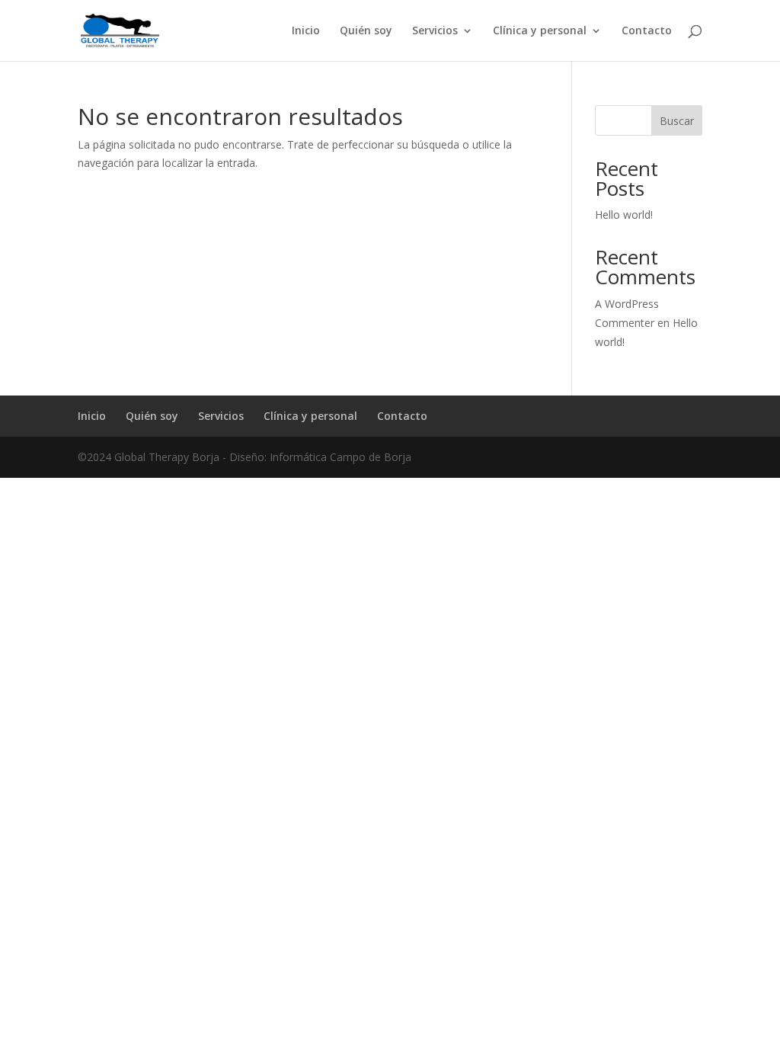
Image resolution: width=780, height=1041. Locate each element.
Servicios (435, 31)
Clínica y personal (540, 31)
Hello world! (624, 214)
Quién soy (366, 31)
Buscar (677, 121)
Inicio (306, 31)
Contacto (647, 31)
